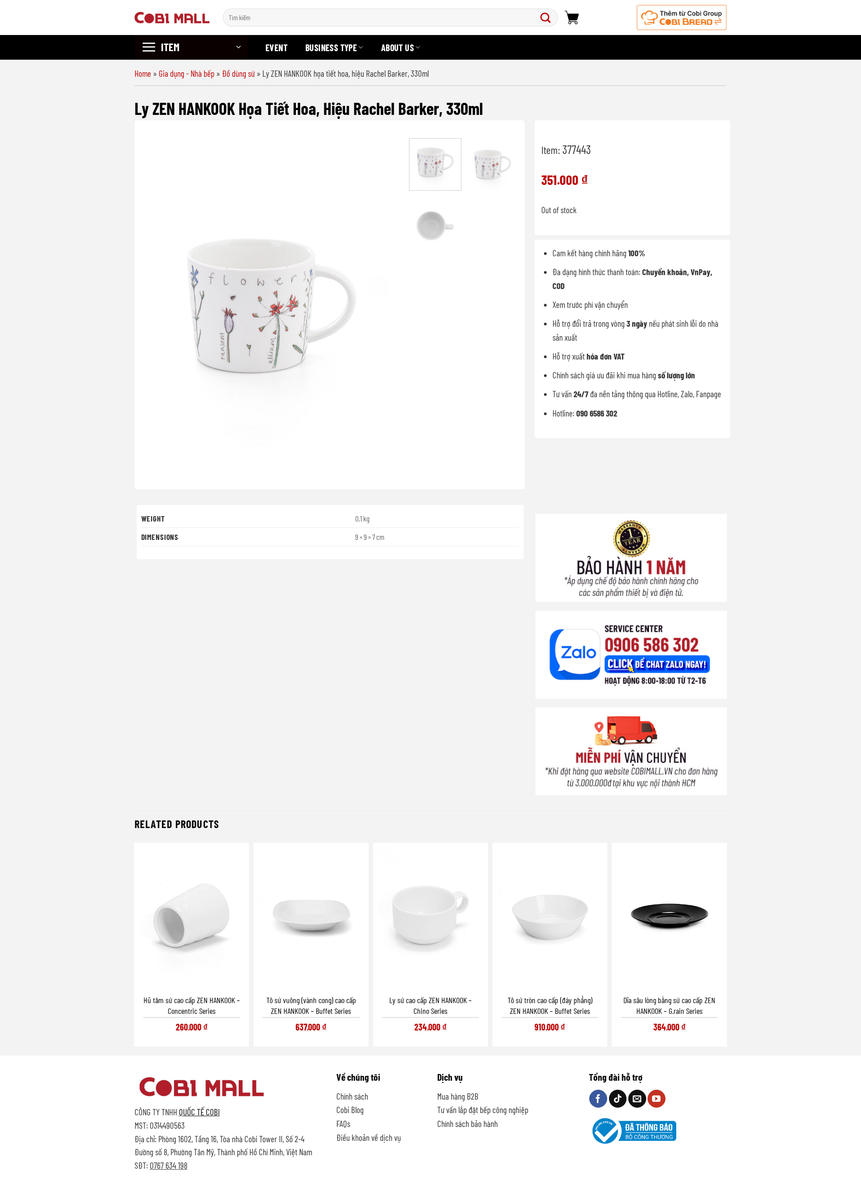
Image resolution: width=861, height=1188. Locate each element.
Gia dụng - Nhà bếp (186, 73)
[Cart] (572, 17)
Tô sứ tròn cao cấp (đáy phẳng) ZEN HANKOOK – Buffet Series (550, 1005)
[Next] (386, 306)
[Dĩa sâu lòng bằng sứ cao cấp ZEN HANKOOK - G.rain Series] (669, 918)
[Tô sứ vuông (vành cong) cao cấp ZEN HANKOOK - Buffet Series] (311, 918)
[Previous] (157, 306)
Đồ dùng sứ (238, 73)
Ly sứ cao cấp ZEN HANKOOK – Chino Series (430, 1005)
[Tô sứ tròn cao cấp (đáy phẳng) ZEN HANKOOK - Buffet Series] (550, 918)
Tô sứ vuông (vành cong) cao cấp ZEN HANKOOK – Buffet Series (311, 1005)
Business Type (331, 47)
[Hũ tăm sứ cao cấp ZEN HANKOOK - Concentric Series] (191, 918)
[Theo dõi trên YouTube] (656, 1099)
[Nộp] (548, 17)
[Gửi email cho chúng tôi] (637, 1099)
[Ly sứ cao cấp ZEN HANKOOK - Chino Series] (430, 918)
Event (276, 47)
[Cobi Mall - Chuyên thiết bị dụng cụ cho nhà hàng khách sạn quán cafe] (172, 17)
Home (143, 73)
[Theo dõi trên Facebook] (598, 1099)
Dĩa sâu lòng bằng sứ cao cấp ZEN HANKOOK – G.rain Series (669, 1005)
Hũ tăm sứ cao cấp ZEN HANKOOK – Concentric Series (192, 1005)
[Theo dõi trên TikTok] (618, 1099)
